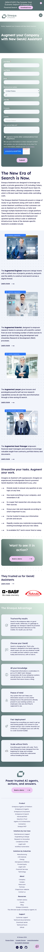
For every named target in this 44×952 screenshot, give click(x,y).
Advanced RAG (22, 816)
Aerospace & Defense (22, 862)
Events (22, 902)
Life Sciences (22, 857)
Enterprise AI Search (22, 814)
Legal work (22, 844)
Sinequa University (22, 907)
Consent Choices (21, 940)
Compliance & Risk (22, 841)
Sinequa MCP (22, 826)
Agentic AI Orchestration (22, 821)
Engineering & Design (22, 836)
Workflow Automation (22, 846)
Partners (22, 887)
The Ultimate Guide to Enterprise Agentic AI (22, 909)
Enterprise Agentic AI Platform (22, 806)
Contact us (22, 892)
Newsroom (22, 884)
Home (3, 26)
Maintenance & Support (22, 834)
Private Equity (22, 864)
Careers (22, 882)
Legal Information (32, 940)
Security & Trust (22, 819)
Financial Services (22, 869)
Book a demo (17, 559)
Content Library (22, 900)
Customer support (22, 917)
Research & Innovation (22, 839)
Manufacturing (22, 854)
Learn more (5, 283)
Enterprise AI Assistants (22, 811)
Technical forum (22, 925)
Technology (22, 872)
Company (22, 879)
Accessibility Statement (22, 943)
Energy (22, 859)
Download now (26, 7)
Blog (22, 905)
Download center (22, 922)
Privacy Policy (10, 940)
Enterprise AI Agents (22, 809)
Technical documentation (22, 920)
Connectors (22, 824)
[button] (40, 15)
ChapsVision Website (22, 889)
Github (22, 927)
